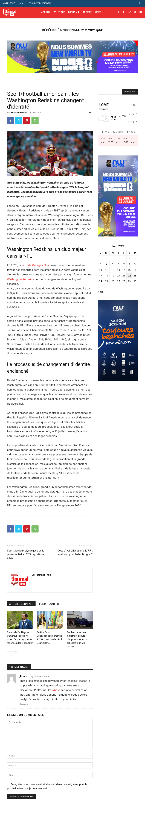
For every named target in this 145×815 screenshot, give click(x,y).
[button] (140, 3)
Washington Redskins (20, 279)
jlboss (23, 676)
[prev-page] (9, 653)
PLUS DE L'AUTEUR (48, 603)
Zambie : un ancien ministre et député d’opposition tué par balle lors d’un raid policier (77, 639)
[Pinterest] (26, 120)
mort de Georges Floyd (36, 265)
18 (106, 275)
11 (106, 269)
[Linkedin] (124, 12)
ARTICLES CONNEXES (21, 603)
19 (112, 275)
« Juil (100, 291)
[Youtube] (140, 12)
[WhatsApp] (35, 120)
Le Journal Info (19, 112)
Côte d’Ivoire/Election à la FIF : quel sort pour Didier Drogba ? (75, 552)
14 (123, 269)
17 (100, 275)
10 (100, 269)
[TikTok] (130, 12)
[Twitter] (135, 12)
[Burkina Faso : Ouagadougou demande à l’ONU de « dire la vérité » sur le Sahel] (50, 620)
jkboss (56, 690)
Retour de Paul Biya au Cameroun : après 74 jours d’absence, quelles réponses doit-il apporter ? (20, 639)
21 (123, 275)
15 (129, 269)
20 (118, 275)
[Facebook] (119, 12)
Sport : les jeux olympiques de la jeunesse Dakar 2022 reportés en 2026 (26, 554)
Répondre (23, 704)
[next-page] (15, 653)
